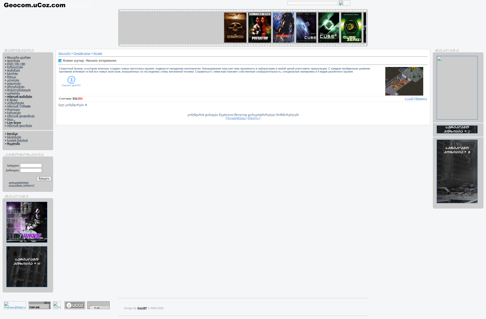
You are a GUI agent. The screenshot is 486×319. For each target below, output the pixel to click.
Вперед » (421, 98)
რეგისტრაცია (236, 118)
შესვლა (253, 118)
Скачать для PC (71, 85)
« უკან (409, 98)
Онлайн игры (82, 53)
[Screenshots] (404, 81)
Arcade (97, 53)
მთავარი (64, 53)
